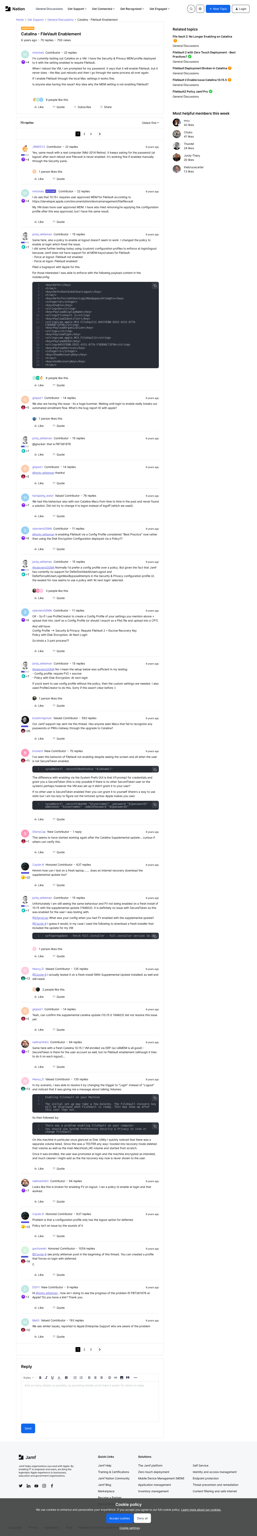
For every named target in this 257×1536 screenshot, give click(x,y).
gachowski (39, 1248)
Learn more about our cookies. (201, 1509)
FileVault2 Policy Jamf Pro (190, 91)
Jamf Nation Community (114, 1478)
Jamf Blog (104, 1484)
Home (20, 19)
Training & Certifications (113, 1472)
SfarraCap (39, 831)
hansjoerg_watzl (42, 495)
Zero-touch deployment (153, 1472)
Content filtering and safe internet (215, 1491)
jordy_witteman (42, 234)
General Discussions (49, 8)
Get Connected (102, 8)
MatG (35, 1320)
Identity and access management (215, 1472)
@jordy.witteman (43, 472)
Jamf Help (104, 1465)
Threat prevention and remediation (215, 1484)
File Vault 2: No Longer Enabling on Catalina (202, 36)
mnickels (38, 52)
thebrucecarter (194, 167)
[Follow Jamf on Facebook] (52, 1486)
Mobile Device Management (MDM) (161, 1478)
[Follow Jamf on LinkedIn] (29, 1486)
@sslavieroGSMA (43, 567)
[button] (218, 9)
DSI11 (36, 1287)
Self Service (200, 1465)
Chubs (188, 132)
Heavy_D (38, 968)
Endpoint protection (206, 1478)
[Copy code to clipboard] (155, 286)
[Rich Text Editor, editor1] (90, 1402)
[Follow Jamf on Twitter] (21, 1485)
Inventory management (153, 1491)
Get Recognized (131, 8)
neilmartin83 (40, 1042)
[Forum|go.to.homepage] (15, 8)
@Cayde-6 (39, 923)
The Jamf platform (150, 1465)
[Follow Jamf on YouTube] (36, 1485)
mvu (187, 120)
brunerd (37, 751)
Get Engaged (158, 8)
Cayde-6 (38, 864)
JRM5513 (38, 146)
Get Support (76, 8)
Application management (154, 1484)
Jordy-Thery (192, 155)
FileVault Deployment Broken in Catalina (200, 68)
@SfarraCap (40, 917)
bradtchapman (42, 718)
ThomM (189, 144)
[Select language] (200, 9)
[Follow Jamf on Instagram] (44, 1486)
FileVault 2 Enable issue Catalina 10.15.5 (200, 80)
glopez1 (37, 398)
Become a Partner (109, 1497)
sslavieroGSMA (42, 528)
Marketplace (106, 1491)
